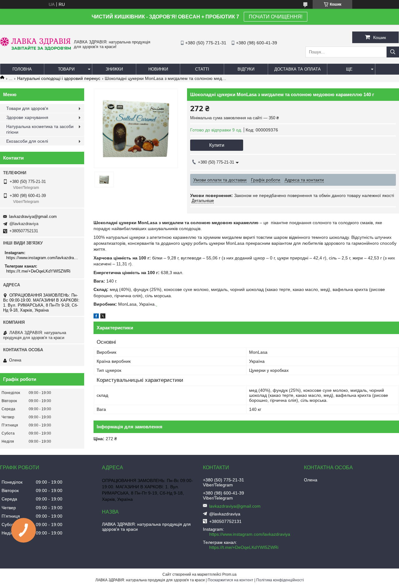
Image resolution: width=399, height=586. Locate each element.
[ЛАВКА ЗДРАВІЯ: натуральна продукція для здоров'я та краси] (35, 48)
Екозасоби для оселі (27, 141)
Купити (216, 145)
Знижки (114, 69)
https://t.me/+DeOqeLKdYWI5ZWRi (38, 271)
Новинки (158, 69)
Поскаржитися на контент (230, 580)
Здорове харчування (27, 117)
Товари (66, 69)
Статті (202, 69)
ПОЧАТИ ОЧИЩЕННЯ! (275, 16)
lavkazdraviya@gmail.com (33, 216)
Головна (22, 69)
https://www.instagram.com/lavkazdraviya (42, 257)
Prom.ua (229, 574)
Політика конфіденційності (280, 580)
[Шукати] (393, 52)
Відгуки (246, 69)
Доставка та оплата (297, 69)
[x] (102, 316)
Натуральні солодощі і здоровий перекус (58, 78)
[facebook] (96, 316)
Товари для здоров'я (27, 108)
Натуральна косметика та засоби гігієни (40, 129)
